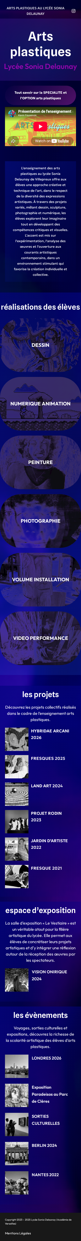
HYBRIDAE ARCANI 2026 (50, 734)
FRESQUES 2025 (48, 758)
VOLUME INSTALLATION (40, 579)
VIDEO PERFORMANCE (40, 638)
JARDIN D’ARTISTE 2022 (49, 844)
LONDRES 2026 (46, 1058)
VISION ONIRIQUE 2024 (49, 975)
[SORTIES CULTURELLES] (16, 1124)
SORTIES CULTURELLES (46, 1120)
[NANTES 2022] (16, 1183)
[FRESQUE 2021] (16, 876)
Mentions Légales (18, 1233)
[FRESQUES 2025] (16, 766)
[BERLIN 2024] (16, 1153)
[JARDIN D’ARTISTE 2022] (16, 849)
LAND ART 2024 (47, 786)
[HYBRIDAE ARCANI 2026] (16, 739)
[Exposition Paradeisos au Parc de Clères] (16, 1095)
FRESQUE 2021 (46, 868)
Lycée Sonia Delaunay (40, 66)
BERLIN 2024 (44, 1145)
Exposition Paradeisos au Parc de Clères (50, 1094)
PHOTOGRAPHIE (40, 521)
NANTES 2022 (45, 1174)
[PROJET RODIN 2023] (16, 821)
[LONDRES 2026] (16, 1066)
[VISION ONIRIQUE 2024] (16, 980)
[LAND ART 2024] (16, 794)
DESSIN (40, 345)
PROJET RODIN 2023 (46, 817)
